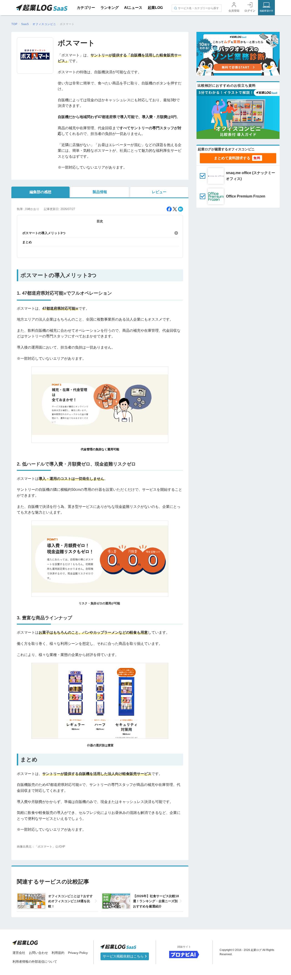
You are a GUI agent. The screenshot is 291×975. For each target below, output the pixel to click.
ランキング (109, 8)
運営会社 (19, 953)
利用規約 (58, 953)
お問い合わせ (38, 953)
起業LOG (155, 8)
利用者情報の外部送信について (35, 961)
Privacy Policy (78, 953)
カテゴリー (86, 8)
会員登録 (233, 10)
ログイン (249, 10)
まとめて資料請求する (232, 158)
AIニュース (133, 8)
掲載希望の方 (266, 11)
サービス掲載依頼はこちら (124, 956)
